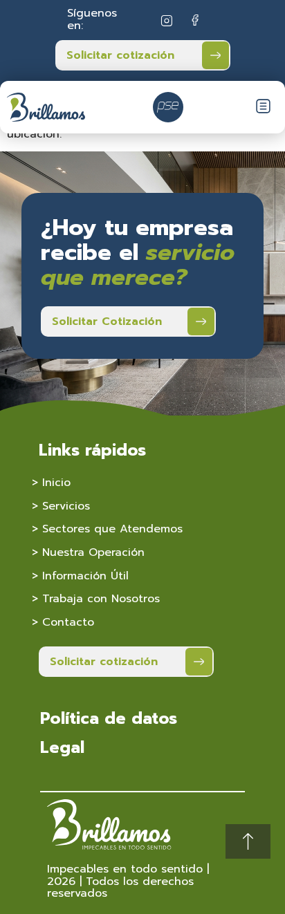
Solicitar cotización (120, 55)
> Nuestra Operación (88, 552)
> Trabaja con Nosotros (96, 598)
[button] (263, 108)
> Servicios (61, 506)
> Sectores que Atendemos (107, 529)
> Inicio (51, 482)
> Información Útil (80, 576)
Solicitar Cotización (107, 321)
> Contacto (63, 622)
